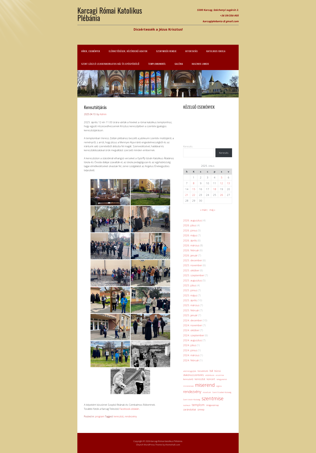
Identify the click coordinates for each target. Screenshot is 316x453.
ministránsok (188, 386)
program (99, 416)
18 (214, 189)
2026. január (190, 255)
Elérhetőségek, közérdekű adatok (128, 51)
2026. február (191, 250)
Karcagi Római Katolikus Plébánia (109, 14)
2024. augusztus (192, 340)
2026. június (190, 230)
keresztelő (188, 379)
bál (211, 371)
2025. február (191, 310)
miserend (205, 385)
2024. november (192, 325)
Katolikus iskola (215, 51)
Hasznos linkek (200, 63)
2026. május (190, 235)
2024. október (191, 330)
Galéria (179, 63)
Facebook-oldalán (129, 408)
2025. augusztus (192, 280)
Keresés (188, 146)
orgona (219, 386)
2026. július (189, 225)
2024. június (190, 350)
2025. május (190, 295)
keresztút (119, 416)
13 (228, 183)
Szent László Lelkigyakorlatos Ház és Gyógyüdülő (110, 63)
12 (221, 183)
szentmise (213, 398)
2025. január (190, 315)
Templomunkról (157, 63)
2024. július (189, 345)
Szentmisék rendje (166, 51)
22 (193, 194)
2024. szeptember (193, 335)
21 (186, 194)
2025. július (189, 285)
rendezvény (131, 416)
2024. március (191, 355)
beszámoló (203, 371)
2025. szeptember (193, 275)
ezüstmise (220, 375)
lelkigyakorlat (222, 379)
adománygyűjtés (189, 371)
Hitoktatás (191, 51)
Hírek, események (90, 51)
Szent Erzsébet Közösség (221, 392)
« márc (204, 209)
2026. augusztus (192, 220)
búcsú (217, 370)
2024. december (192, 320)
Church (139, 444)
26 (221, 194)
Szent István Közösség (191, 399)
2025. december (192, 260)
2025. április (190, 300)
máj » (212, 209)
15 (193, 189)
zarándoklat (189, 409)
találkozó (186, 405)
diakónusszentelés (193, 375)
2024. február (191, 360)
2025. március (191, 305)
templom (198, 405)
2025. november (192, 265)
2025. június (190, 290)
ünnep (201, 409)
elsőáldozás (209, 375)
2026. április (190, 240)
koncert (211, 379)
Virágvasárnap (212, 405)
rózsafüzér (207, 392)
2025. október (191, 270)
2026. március (191, 245)
